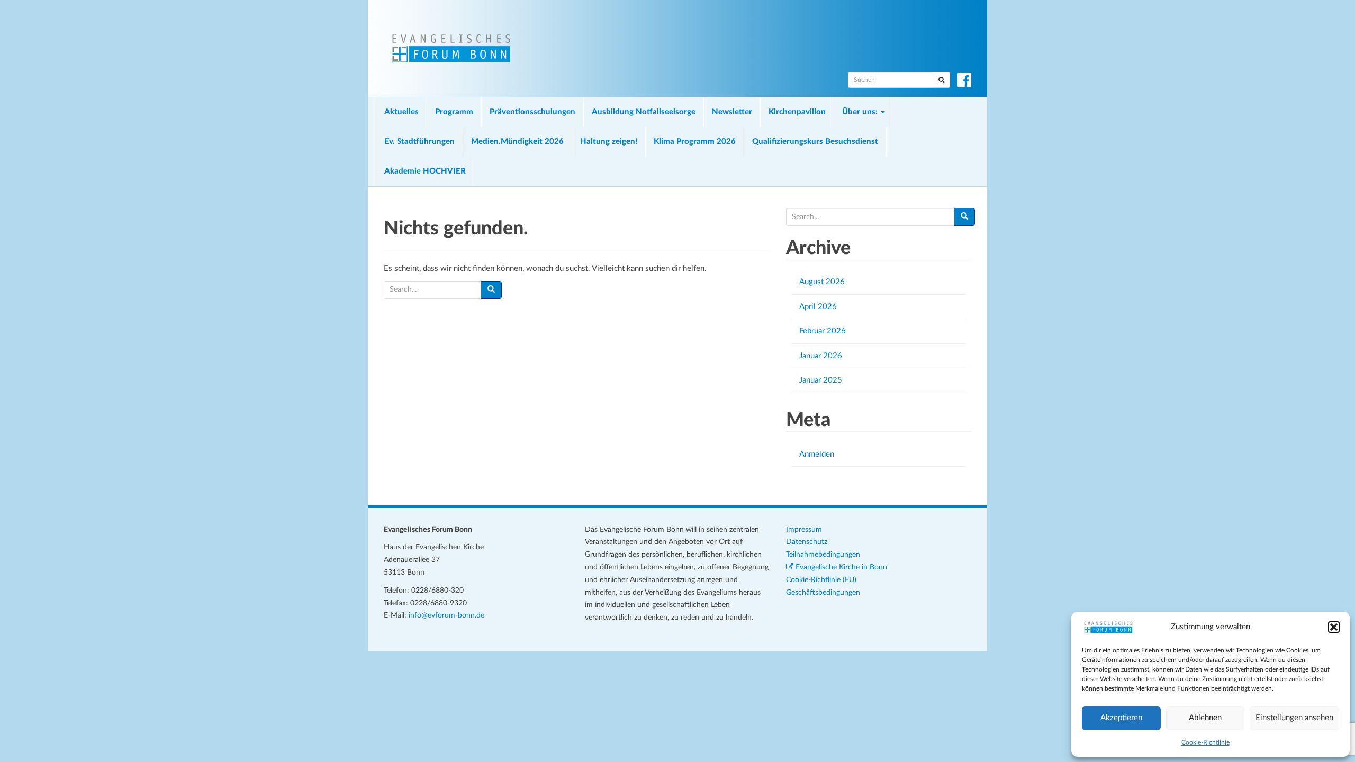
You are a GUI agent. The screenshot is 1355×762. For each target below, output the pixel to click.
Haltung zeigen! (608, 142)
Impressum (804, 529)
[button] (1334, 627)
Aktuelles (401, 112)
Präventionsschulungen (532, 112)
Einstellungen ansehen (1294, 718)
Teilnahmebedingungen (823, 554)
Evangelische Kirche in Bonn (840, 567)
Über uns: (861, 112)
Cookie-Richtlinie (1205, 742)
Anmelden (816, 454)
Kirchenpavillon (797, 112)
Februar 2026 (822, 331)
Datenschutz (806, 542)
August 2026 (822, 282)
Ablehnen (1205, 718)
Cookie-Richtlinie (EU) (821, 580)
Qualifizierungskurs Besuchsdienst (815, 142)
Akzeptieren (1121, 718)
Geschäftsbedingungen (823, 592)
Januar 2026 (820, 356)
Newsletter (732, 112)
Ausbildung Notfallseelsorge (643, 112)
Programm (454, 112)
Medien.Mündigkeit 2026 (517, 142)
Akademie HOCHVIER (425, 171)
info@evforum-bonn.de (446, 615)
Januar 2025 (820, 380)
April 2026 (818, 307)
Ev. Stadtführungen (419, 142)
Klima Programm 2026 (695, 142)
